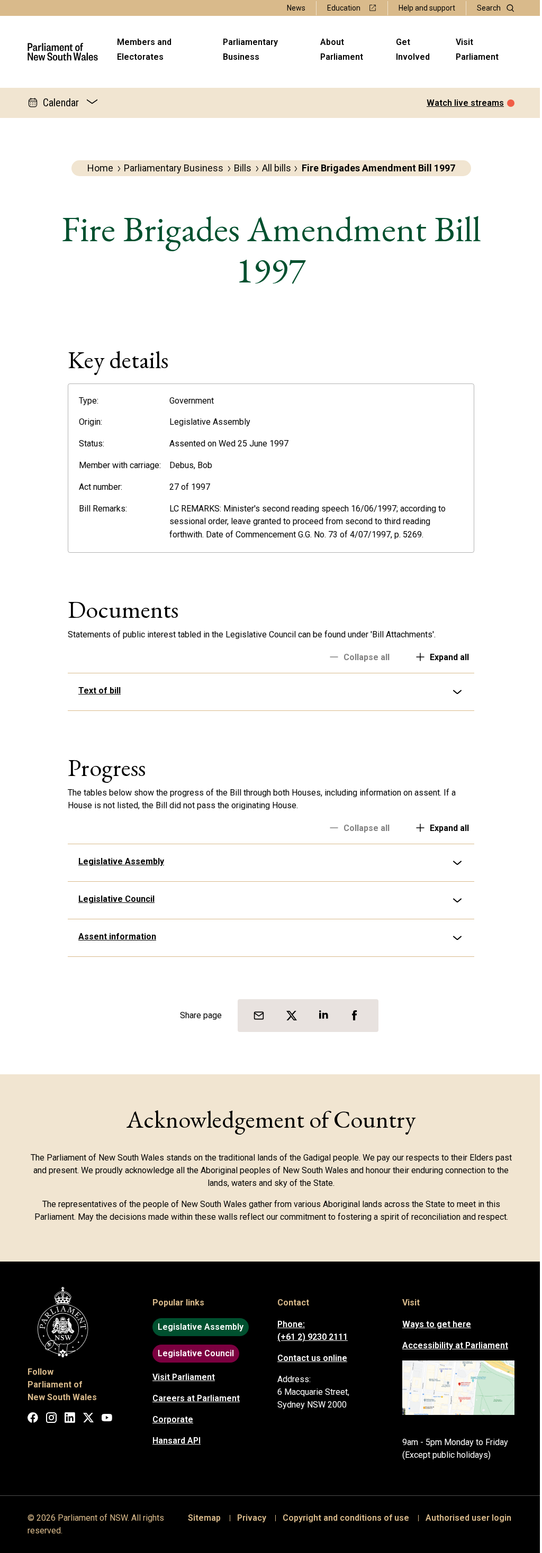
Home (100, 167)
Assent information (113, 936)
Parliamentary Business (250, 49)
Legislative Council (113, 899)
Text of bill (96, 691)
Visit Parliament (477, 49)
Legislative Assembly (117, 861)
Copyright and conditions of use (342, 1518)
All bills (276, 167)
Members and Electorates (144, 49)
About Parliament (341, 49)
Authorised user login (465, 1518)
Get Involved (413, 49)
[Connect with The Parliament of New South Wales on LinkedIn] (66, 1419)
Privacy (248, 1518)
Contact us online (309, 1358)
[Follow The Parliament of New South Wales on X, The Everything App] (84, 1419)
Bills (242, 167)
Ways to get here (433, 1324)
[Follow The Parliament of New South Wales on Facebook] (29, 1419)
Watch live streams (465, 103)
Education (343, 8)
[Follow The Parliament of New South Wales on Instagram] (47, 1419)
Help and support (427, 8)
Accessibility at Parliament (451, 1345)
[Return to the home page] (63, 52)
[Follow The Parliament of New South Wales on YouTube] (103, 1419)
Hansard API (173, 1441)
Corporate (169, 1419)
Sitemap (200, 1518)
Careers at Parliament (192, 1398)
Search (489, 8)
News (296, 8)
